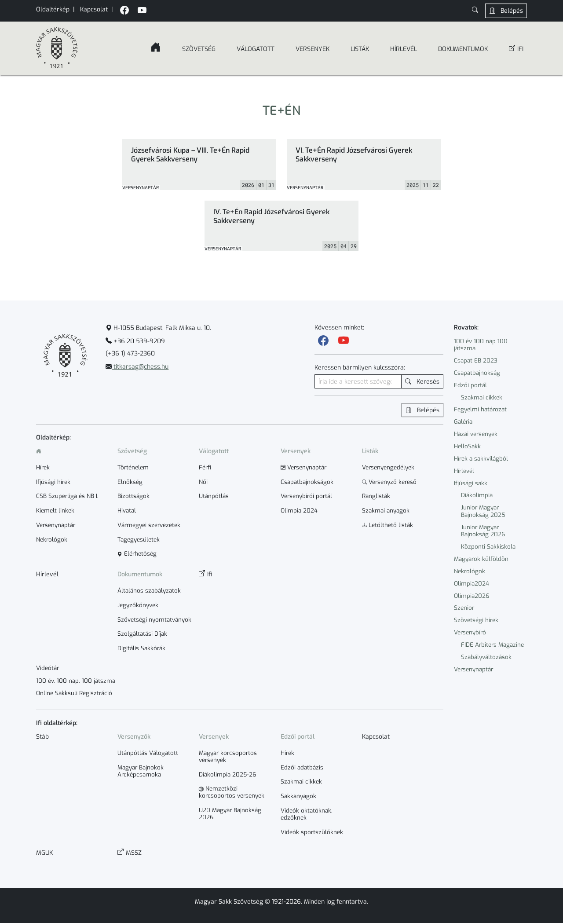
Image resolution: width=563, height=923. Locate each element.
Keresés (427, 381)
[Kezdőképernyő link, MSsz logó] (57, 48)
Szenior (464, 608)
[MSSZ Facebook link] (124, 11)
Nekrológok (469, 571)
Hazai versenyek (475, 434)
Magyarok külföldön (481, 559)
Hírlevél (464, 471)
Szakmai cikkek (481, 397)
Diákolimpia (477, 495)
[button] (475, 11)
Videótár (47, 668)
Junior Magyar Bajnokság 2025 (483, 511)
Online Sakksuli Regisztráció (74, 693)
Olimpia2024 (471, 583)
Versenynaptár (473, 669)
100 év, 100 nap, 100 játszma (75, 681)
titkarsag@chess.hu (140, 367)
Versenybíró (470, 632)
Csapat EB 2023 (475, 360)
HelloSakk (467, 446)
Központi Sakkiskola (488, 546)
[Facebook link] (323, 341)
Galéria (463, 421)
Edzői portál (470, 385)
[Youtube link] (343, 341)
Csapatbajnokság (477, 373)
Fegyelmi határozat (480, 409)
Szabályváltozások (486, 657)
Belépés (511, 11)
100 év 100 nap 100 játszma (481, 344)
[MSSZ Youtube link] (142, 11)
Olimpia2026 (471, 596)
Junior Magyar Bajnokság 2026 (483, 531)
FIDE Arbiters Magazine (492, 644)
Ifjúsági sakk (470, 483)
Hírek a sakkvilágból (481, 458)
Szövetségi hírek (476, 620)
